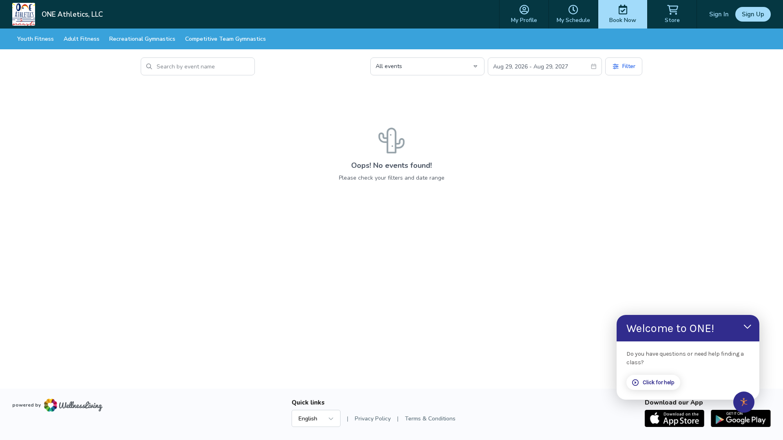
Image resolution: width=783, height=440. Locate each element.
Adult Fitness (82, 39)
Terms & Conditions (430, 418)
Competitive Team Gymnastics (225, 39)
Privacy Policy (373, 418)
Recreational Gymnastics (142, 39)
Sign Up (753, 14)
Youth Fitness (35, 39)
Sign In (719, 14)
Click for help (659, 382)
